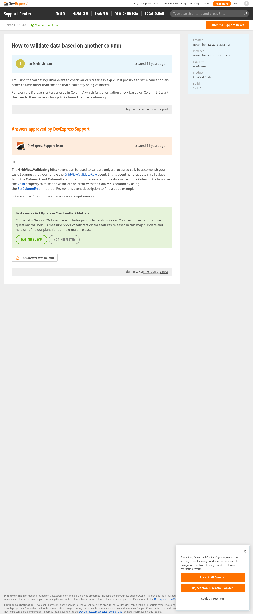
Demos (206, 3)
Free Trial (222, 3)
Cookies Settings (213, 598)
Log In (237, 3)
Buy (136, 3)
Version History (126, 13)
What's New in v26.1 (37, 220)
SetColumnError (30, 188)
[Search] (245, 13)
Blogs (184, 3)
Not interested (64, 239)
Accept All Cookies (213, 577)
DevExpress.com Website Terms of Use (100, 611)
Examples (102, 13)
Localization (154, 13)
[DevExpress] (16, 4)
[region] (213, 578)
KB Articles (80, 13)
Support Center (149, 3)
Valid (21, 184)
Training (194, 3)
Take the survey (31, 239)
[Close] (245, 551)
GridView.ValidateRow (80, 174)
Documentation (169, 3)
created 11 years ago (150, 63)
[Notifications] (246, 3)
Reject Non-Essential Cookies (212, 588)
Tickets (60, 13)
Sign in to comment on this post (147, 109)
